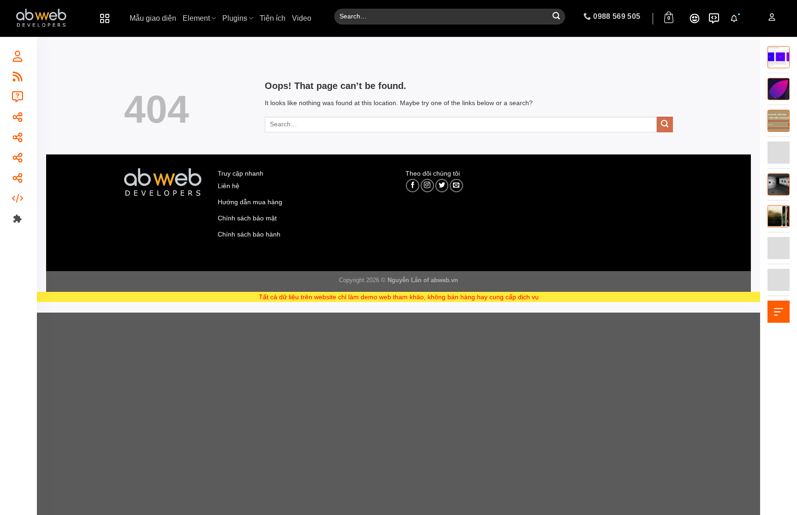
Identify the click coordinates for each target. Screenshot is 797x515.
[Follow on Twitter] (442, 185)
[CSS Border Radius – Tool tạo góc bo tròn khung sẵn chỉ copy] (778, 88)
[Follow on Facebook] (412, 185)
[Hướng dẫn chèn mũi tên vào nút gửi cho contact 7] (778, 120)
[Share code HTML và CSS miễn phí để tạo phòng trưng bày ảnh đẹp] (778, 184)
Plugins (234, 18)
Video (301, 18)
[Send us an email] (456, 185)
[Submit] (556, 17)
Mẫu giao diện (153, 18)
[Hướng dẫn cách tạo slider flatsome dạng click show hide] (778, 215)
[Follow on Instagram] (427, 185)
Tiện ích (272, 18)
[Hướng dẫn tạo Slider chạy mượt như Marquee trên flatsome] (778, 56)
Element (196, 18)
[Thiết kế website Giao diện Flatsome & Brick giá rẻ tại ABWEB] (42, 18)
